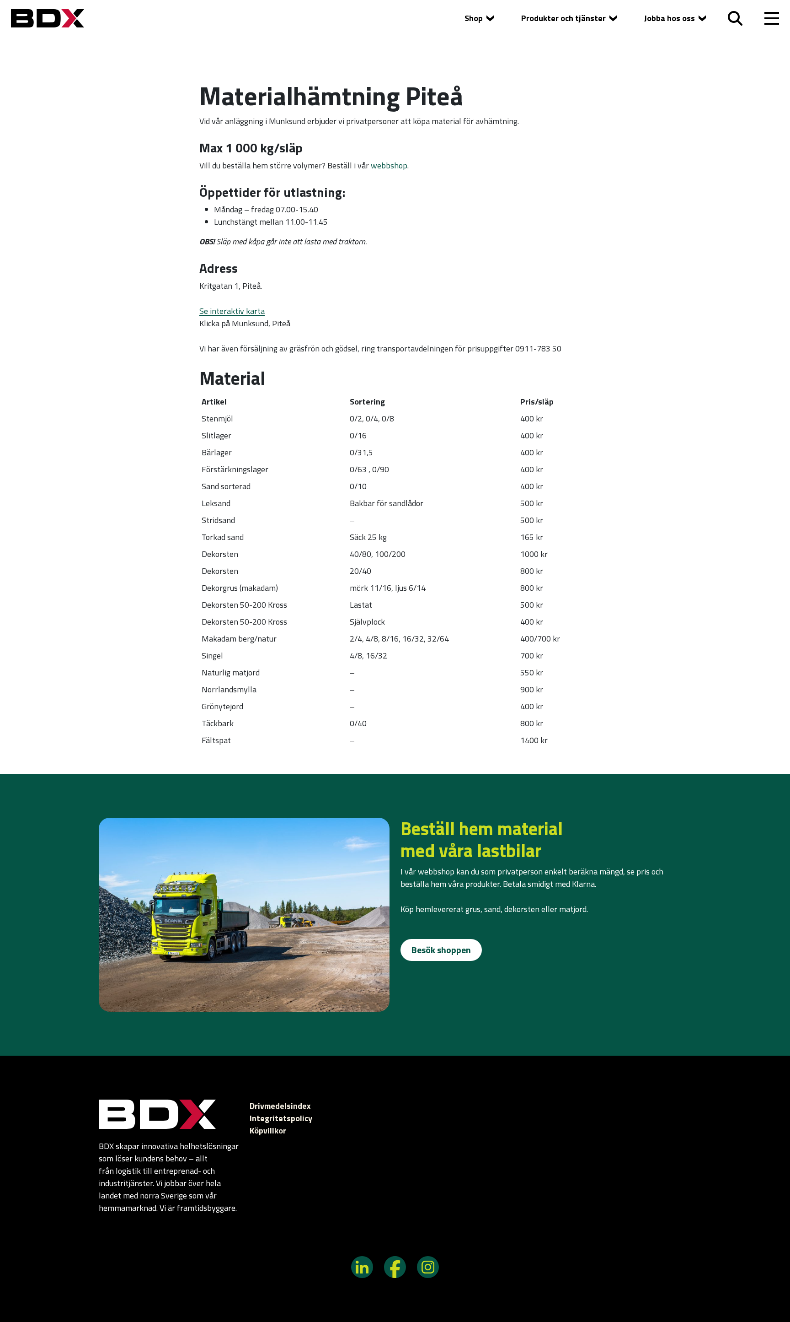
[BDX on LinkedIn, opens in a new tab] (362, 1266)
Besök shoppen (441, 950)
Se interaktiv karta (232, 311)
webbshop (389, 165)
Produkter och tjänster (563, 18)
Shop (473, 18)
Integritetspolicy (281, 1118)
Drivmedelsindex (280, 1106)
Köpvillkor (268, 1130)
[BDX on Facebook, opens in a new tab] (395, 1266)
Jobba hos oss (669, 18)
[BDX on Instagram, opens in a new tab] (428, 1266)
